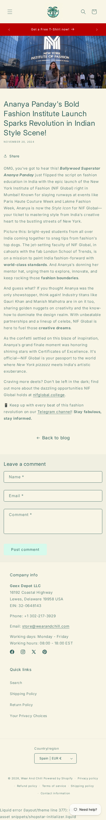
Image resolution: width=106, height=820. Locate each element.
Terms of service (54, 786)
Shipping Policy (23, 694)
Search (16, 683)
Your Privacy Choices (28, 716)
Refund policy (27, 786)
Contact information (55, 793)
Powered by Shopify (58, 778)
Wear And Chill (32, 778)
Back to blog (56, 437)
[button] (9, 11)
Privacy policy (88, 778)
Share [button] (14, 156)
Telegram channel (54, 411)
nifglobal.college (49, 394)
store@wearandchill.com (45, 626)
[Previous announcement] (9, 29)
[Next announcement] (96, 29)
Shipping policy (82, 786)
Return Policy (21, 705)
